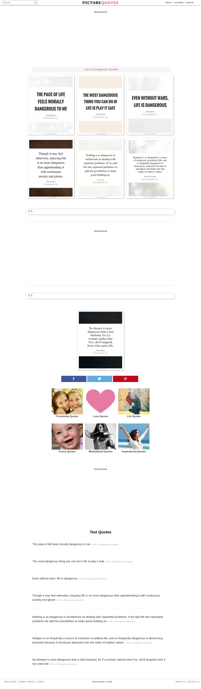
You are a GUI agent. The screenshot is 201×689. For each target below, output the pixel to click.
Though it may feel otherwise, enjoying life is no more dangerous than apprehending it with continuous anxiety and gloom (96, 597)
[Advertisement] (100, 38)
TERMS (22, 682)
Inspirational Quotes (134, 451)
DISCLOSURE (10, 682)
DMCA (41, 682)
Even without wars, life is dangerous (69, 578)
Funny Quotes (67, 451)
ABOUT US (180, 682)
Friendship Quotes (67, 416)
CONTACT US (193, 682)
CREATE (190, 3)
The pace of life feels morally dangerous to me (75, 544)
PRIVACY (32, 682)
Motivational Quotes (100, 451)
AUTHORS (179, 3)
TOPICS (168, 3)
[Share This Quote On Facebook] (73, 379)
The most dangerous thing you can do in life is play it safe (82, 561)
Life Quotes (134, 416)
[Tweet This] (99, 379)
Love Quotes (100, 416)
